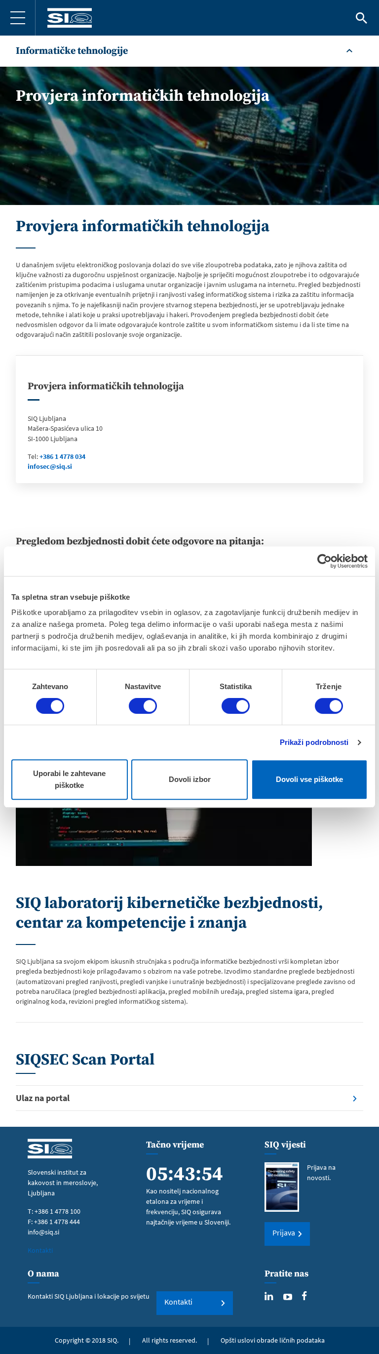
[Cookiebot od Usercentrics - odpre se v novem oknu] (324, 561)
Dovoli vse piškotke (309, 779)
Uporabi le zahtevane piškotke (69, 779)
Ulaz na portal (43, 1098)
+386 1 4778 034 (62, 456)
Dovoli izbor (190, 779)
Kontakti (40, 1250)
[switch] (143, 706)
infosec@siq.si (50, 466)
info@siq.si (43, 1232)
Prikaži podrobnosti (314, 742)
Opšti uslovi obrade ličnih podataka (273, 1340)
